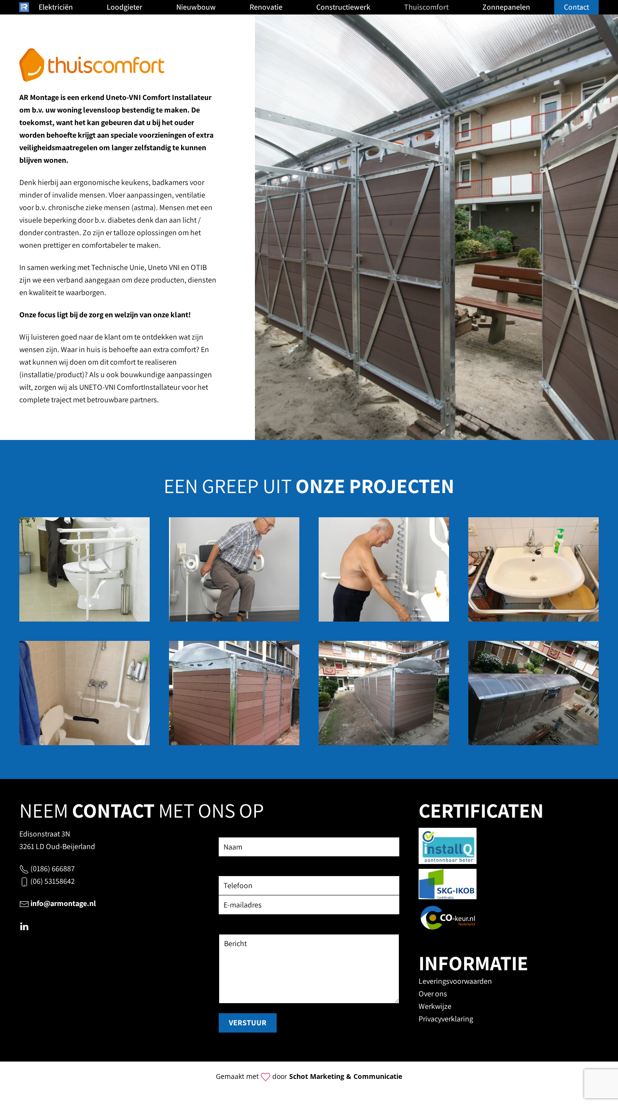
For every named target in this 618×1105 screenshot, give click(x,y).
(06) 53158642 (52, 881)
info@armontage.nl (63, 903)
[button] (84, 569)
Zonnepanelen (506, 7)
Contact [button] (576, 7)
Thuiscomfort (426, 7)
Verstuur (248, 1023)
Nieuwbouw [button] (196, 7)
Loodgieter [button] (124, 7)
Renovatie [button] (266, 7)
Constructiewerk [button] (343, 7)
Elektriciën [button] (56, 7)
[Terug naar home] (24, 7)
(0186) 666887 (52, 869)
